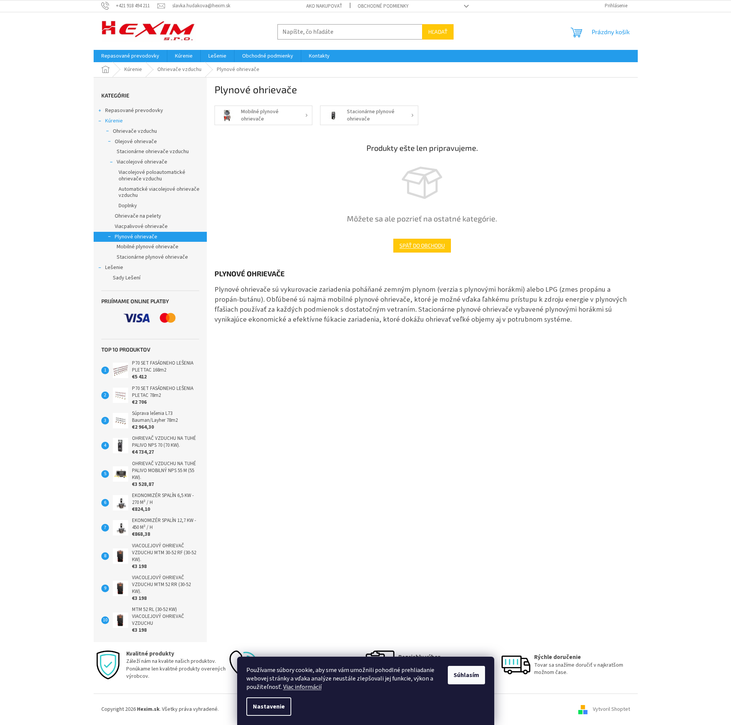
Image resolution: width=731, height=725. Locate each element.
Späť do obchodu (422, 245)
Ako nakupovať (324, 6)
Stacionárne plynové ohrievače (152, 257)
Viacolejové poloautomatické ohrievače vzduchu (152, 175)
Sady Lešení (126, 278)
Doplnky (128, 206)
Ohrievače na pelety (138, 216)
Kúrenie (114, 121)
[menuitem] (130, 56)
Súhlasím (466, 675)
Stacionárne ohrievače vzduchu (153, 151)
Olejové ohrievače (136, 141)
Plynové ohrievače (136, 237)
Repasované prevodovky (134, 110)
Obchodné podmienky (383, 6)
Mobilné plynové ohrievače (147, 247)
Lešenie (114, 267)
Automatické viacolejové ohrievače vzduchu (159, 192)
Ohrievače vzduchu (135, 131)
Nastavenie (269, 706)
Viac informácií (302, 687)
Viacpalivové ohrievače (141, 226)
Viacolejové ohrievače (142, 162)
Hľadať (437, 31)
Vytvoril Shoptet (611, 709)
